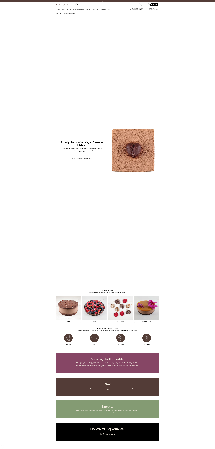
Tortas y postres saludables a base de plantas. (107, 1)
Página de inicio (58, 13)
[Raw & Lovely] (62, 5)
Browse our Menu (82, 155)
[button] (154, 4)
